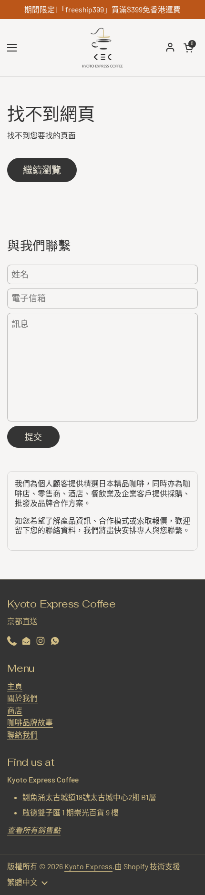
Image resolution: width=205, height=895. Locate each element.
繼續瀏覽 (42, 169)
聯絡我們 (22, 734)
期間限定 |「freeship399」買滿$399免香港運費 (102, 9)
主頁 (14, 685)
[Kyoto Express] (102, 48)
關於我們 (22, 697)
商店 (14, 710)
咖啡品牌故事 (30, 722)
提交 (33, 437)
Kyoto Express (88, 866)
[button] (188, 47)
